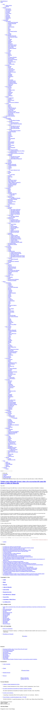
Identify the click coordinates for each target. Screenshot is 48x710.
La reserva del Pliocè (7, 552)
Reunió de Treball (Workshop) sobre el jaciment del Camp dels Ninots (17, 555)
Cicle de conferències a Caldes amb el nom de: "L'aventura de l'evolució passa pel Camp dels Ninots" (23, 564)
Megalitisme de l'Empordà (8, 634)
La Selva (4, 475)
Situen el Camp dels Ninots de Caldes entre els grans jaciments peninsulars (17, 570)
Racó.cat (4, 675)
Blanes (4, 582)
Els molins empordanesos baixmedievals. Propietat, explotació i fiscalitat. (17, 688)
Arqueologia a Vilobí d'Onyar (9, 599)
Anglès (4, 579)
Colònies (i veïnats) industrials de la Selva (11, 684)
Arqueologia (5, 474)
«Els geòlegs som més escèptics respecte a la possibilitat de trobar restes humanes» (19, 571)
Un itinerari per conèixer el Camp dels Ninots (12, 546)
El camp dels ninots (7, 477)
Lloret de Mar (6, 589)
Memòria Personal (6, 672)
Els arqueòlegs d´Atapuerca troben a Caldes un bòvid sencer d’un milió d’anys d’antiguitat (21, 574)
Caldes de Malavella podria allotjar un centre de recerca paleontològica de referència (19, 563)
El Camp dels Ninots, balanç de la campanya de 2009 (13, 557)
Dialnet (4, 668)
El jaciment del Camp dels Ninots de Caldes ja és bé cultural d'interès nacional (18, 547)
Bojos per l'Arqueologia (7, 628)
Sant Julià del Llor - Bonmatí (9, 594)
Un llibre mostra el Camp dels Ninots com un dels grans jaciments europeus (18, 556)
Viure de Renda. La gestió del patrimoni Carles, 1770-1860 (14, 697)
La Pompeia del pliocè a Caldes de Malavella (12, 553)
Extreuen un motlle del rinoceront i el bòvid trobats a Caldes (15, 565)
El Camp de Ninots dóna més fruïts (10, 554)
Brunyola (5, 584)
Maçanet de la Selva (7, 592)
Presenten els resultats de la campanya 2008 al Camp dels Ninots (15, 562)
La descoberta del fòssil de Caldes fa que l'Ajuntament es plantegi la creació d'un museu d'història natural (23, 573)
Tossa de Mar (6, 597)
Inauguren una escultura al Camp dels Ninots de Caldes (14, 548)
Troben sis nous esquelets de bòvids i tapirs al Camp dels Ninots (15, 551)
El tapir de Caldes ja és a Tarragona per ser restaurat (13, 561)
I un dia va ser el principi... (8, 692)
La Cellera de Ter (6, 601)
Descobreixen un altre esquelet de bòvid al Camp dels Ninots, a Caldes (17, 550)
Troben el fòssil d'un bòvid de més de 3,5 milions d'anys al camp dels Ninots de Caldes (20, 568)
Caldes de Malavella (7, 476)
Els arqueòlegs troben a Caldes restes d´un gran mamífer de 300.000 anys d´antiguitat (20, 569)
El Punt (9, 537)
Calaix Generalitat (6, 664)
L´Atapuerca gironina (7, 572)
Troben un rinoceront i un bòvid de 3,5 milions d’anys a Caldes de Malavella (18, 566)
